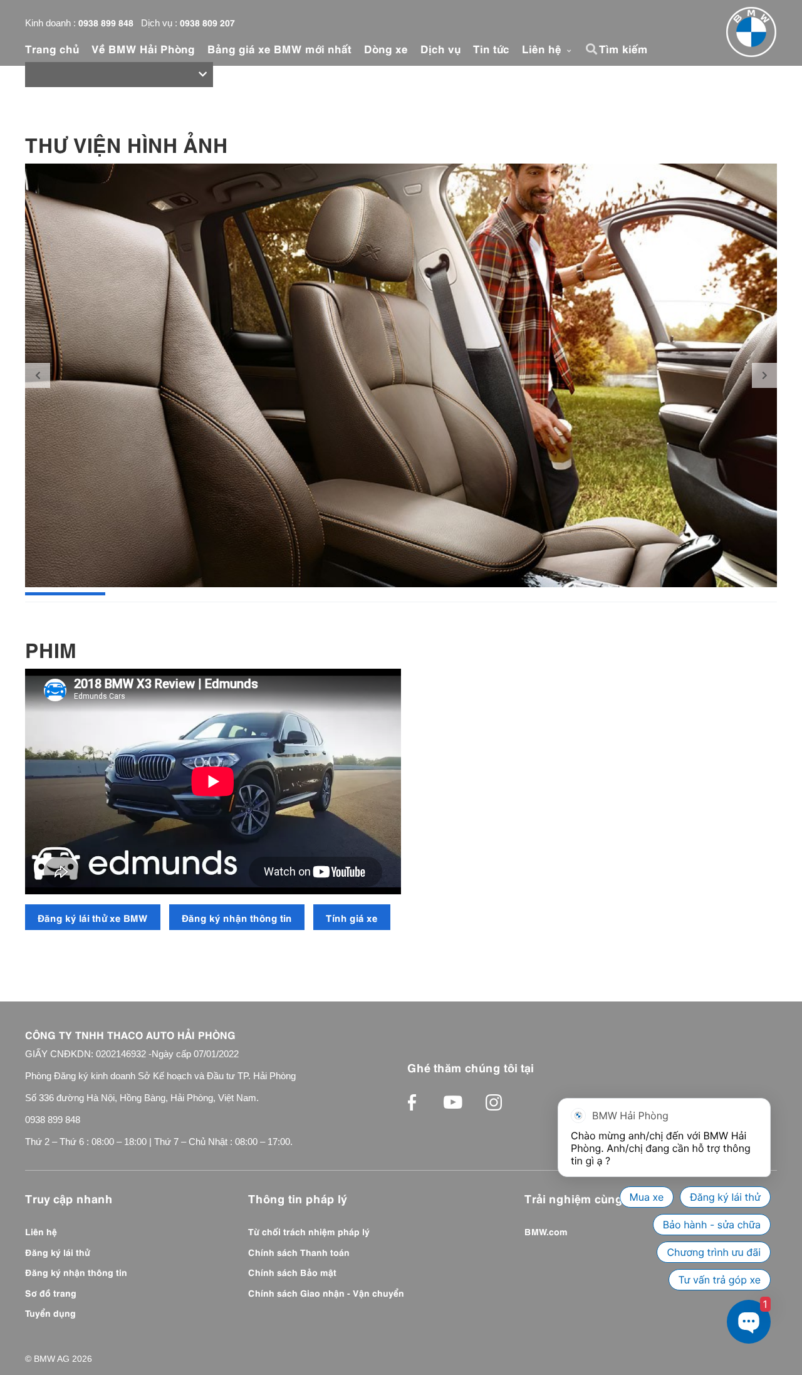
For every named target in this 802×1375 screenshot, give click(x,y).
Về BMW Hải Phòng (143, 48)
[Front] (751, 32)
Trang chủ (52, 48)
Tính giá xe (352, 917)
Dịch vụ (440, 48)
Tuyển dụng (50, 1312)
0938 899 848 (105, 22)
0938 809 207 (207, 22)
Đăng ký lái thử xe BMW (93, 917)
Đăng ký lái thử (57, 1251)
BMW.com (546, 1231)
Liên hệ (543, 48)
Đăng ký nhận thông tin (237, 917)
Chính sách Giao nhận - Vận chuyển (326, 1292)
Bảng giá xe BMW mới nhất (279, 48)
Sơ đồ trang (50, 1292)
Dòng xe (386, 48)
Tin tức (491, 48)
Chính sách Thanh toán (299, 1251)
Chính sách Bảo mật (292, 1271)
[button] (593, 48)
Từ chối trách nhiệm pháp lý (309, 1231)
